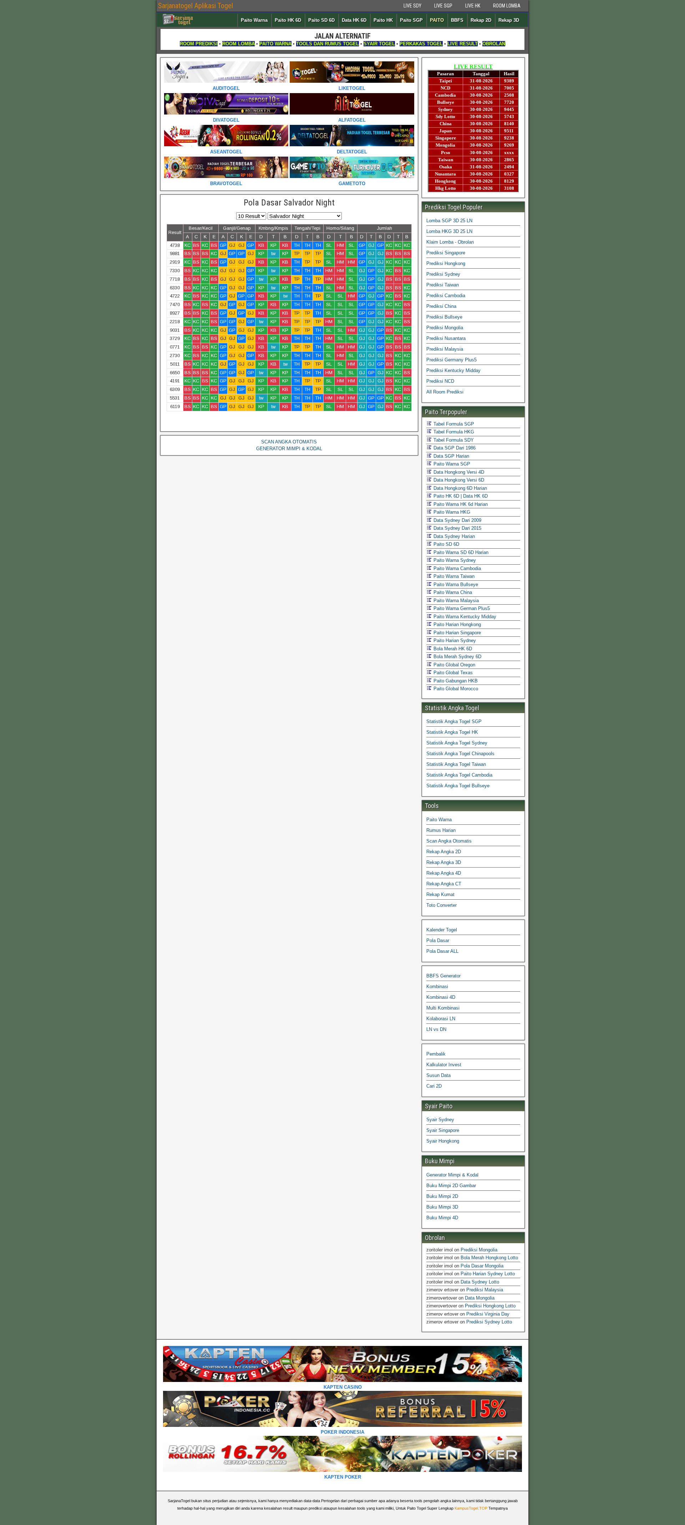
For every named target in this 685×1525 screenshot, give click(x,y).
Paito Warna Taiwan (453, 576)
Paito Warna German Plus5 (461, 608)
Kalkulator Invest (443, 1064)
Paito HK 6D (288, 20)
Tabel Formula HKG (453, 431)
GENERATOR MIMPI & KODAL (289, 448)
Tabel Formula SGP (453, 424)
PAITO (437, 20)
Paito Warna (254, 20)
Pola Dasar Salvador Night (289, 203)
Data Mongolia (479, 1298)
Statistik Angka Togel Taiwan (456, 764)
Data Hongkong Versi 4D (458, 472)
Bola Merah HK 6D (452, 648)
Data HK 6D (354, 20)
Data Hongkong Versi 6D (458, 480)
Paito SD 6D (321, 20)
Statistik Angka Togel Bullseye (457, 785)
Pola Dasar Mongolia (482, 1266)
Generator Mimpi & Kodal (452, 1175)
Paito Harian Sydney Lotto (488, 1273)
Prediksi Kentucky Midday (453, 370)
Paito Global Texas (452, 672)
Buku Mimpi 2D (442, 1196)
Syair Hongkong (442, 1141)
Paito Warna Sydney (454, 560)
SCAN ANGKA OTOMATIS (289, 441)
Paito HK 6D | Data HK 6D (460, 496)
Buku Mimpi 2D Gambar (451, 1185)
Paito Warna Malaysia (455, 600)
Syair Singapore (442, 1130)
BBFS (457, 20)
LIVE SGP (443, 6)
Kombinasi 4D (440, 997)
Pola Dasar (437, 940)
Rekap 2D (481, 20)
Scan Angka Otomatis (449, 841)
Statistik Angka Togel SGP (454, 721)
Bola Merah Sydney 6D (456, 656)
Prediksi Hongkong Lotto (490, 1305)
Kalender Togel (441, 929)
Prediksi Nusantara (446, 338)
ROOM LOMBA (507, 6)
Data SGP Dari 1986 (454, 448)
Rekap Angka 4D (443, 873)
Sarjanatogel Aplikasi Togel (195, 5)
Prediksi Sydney (443, 274)
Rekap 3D (508, 20)
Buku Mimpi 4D (442, 1217)
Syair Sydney (440, 1119)
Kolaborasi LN (440, 1018)
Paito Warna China (452, 592)
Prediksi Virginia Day (487, 1314)
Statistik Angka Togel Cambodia (459, 775)
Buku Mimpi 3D (442, 1207)
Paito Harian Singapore (456, 632)
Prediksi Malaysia (444, 349)
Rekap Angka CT (443, 883)
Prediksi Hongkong (445, 263)
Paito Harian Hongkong (456, 624)
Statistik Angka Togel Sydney (456, 743)
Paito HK (383, 20)
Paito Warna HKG (451, 512)
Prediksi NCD (440, 381)
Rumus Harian (441, 830)
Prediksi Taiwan (442, 285)
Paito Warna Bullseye (455, 584)
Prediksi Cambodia (445, 295)
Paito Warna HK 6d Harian (460, 504)
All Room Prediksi (444, 392)
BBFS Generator (443, 975)
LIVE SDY (412, 6)
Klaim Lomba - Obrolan (450, 242)
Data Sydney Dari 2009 (456, 520)
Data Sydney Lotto (480, 1282)
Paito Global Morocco (455, 688)
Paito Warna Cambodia (456, 568)
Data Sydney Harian (453, 536)
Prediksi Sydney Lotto (489, 1322)
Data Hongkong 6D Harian (459, 488)
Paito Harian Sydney (454, 640)
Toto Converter (441, 905)
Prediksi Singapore (445, 252)
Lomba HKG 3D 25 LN (449, 231)
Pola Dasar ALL (442, 951)
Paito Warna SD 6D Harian (460, 552)
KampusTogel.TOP (471, 1508)
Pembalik (436, 1054)
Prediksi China (441, 306)
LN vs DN (436, 1029)
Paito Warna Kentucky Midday (464, 616)
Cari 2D (434, 1086)
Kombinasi (437, 986)
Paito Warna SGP (451, 464)
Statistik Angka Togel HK (452, 732)
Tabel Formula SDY (453, 440)
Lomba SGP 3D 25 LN (449, 220)
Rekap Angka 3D (443, 862)
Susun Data (438, 1075)
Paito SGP (411, 20)
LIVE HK (472, 6)
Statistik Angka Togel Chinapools (460, 753)
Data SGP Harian (450, 456)
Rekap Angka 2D (443, 851)
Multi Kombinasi (443, 1008)
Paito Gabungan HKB (455, 680)
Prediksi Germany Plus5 (451, 359)
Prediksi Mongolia (444, 327)
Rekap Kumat (440, 894)
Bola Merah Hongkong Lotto (489, 1257)
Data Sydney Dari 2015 (456, 528)
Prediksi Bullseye (444, 317)
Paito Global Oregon (453, 664)
